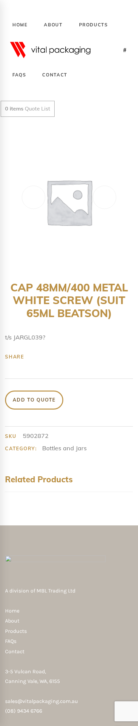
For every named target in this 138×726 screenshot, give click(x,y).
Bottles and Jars (64, 448)
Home (12, 611)
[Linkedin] (74, 356)
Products (16, 631)
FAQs (10, 641)
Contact (14, 651)
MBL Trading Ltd (58, 590)
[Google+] (53, 356)
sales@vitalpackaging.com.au (41, 701)
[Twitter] (43, 356)
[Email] (84, 356)
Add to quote (34, 400)
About (12, 621)
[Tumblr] (64, 356)
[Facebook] (32, 356)
